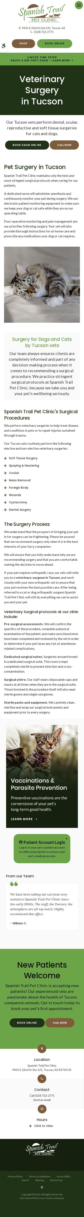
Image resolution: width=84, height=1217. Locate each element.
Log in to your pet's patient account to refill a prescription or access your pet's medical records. (42, 849)
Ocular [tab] (14, 473)
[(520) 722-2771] (64, 145)
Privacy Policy (15, 1176)
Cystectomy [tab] (18, 502)
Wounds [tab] (15, 495)
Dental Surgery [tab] (20, 510)
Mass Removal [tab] (20, 480)
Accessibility (63, 1176)
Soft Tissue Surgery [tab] (23, 458)
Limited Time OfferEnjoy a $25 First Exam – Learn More (40, 59)
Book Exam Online (27, 145)
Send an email (42, 1100)
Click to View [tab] (43, 1126)
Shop (23, 43)
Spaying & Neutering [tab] (24, 466)
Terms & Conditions (40, 1176)
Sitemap (39, 1180)
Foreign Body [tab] (18, 488)
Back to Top (56, 1180)
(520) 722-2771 (44, 32)
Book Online (55, 43)
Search (25, 1180)
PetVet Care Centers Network (47, 1198)
